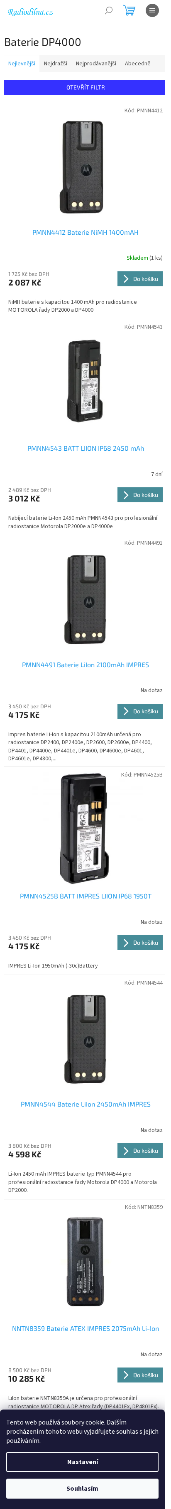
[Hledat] (108, 10)
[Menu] (152, 10)
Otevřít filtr (85, 87)
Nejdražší (55, 64)
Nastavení (82, 1462)
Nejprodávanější (96, 64)
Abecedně (138, 64)
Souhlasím (82, 1488)
